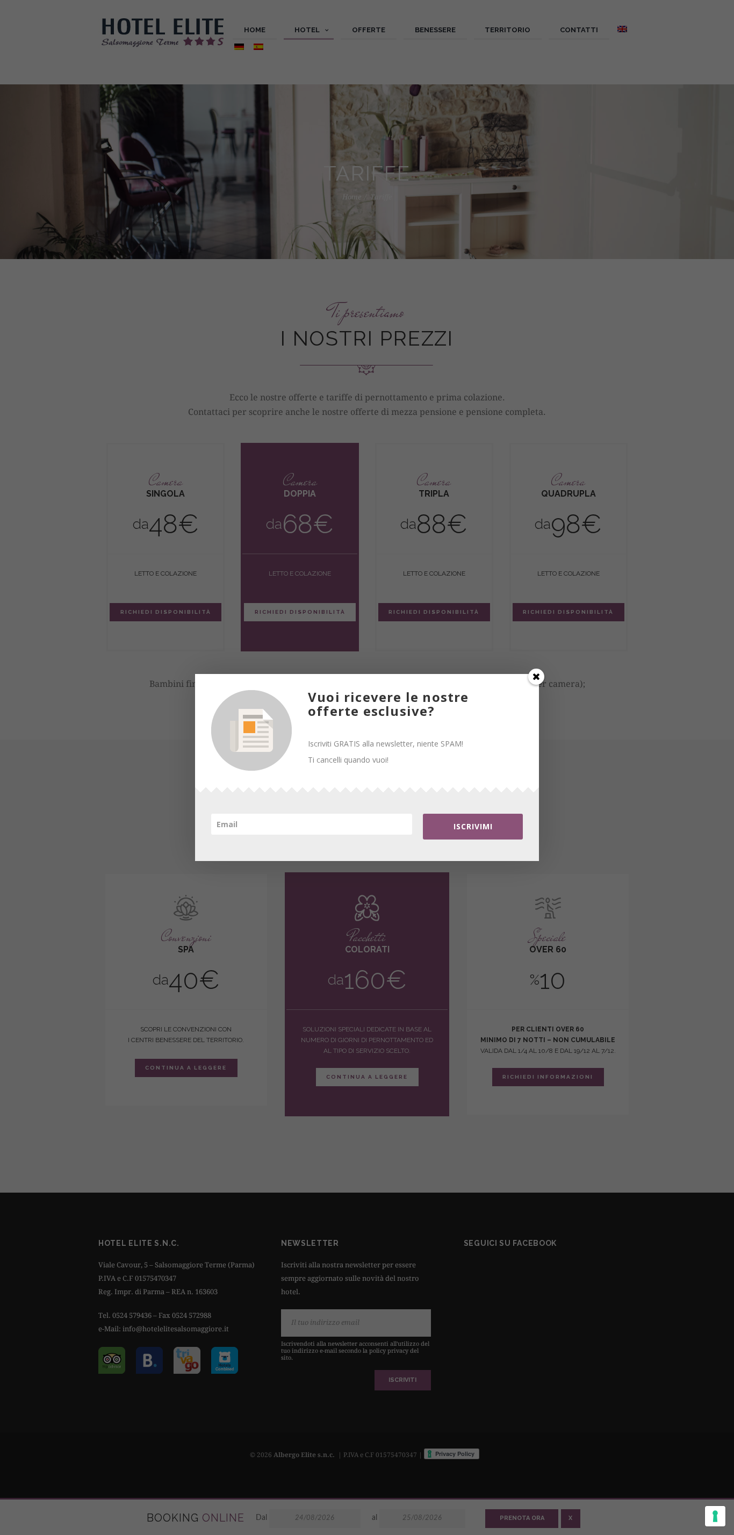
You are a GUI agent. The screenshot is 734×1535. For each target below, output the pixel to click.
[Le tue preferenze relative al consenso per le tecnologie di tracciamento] (715, 1516)
